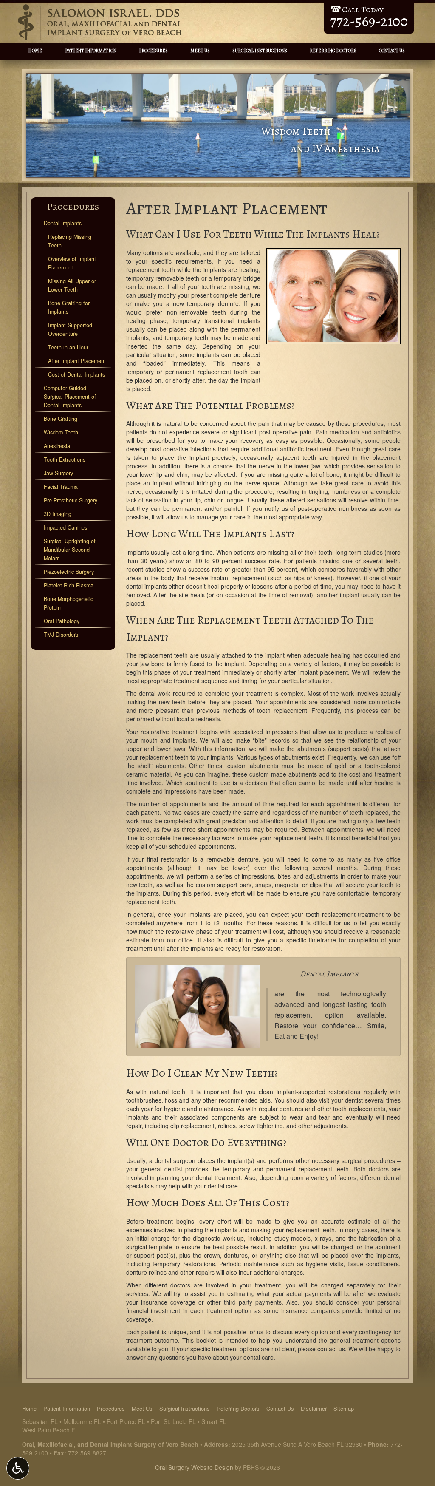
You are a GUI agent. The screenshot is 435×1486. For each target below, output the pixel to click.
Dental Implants (63, 223)
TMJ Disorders (61, 634)
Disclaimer (314, 1408)
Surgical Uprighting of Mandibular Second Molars (70, 549)
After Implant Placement (77, 361)
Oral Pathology (61, 621)
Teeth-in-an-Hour (68, 347)
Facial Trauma (61, 487)
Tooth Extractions (64, 459)
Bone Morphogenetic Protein (68, 603)
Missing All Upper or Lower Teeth (72, 285)
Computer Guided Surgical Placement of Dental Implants (70, 396)
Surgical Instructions (259, 51)
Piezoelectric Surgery (69, 572)
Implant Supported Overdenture (70, 329)
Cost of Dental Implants (76, 374)
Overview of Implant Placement (72, 263)
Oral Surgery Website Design (194, 1467)
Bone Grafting (60, 419)
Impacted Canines (65, 527)
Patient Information (90, 51)
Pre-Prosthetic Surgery (70, 500)
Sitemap (343, 1408)
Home (35, 51)
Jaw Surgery (58, 473)
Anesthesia (57, 446)
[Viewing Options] (17, 1468)
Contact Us (392, 51)
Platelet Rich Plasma (68, 585)
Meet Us (200, 51)
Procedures (153, 51)
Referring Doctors (333, 51)
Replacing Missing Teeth (69, 241)
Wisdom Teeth (61, 432)
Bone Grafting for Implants (69, 307)
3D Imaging (57, 514)
